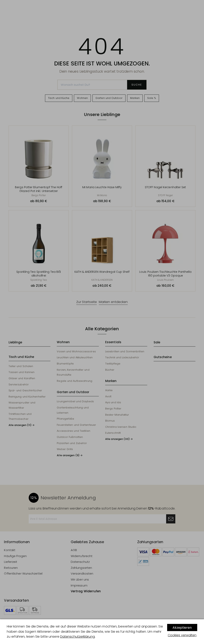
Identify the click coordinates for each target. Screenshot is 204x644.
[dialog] (102, 631)
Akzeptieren (182, 627)
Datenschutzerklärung (77, 636)
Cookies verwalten (182, 635)
